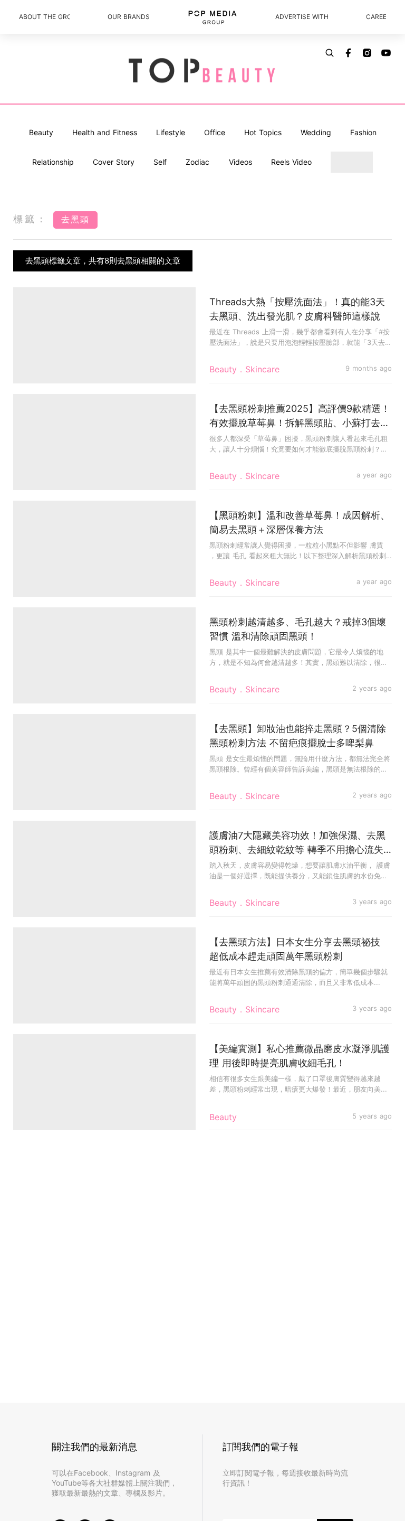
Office (214, 132)
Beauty (41, 132)
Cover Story (113, 161)
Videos (240, 161)
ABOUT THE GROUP (44, 17)
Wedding (316, 132)
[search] (329, 53)
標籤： (30, 218)
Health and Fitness (104, 132)
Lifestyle (170, 132)
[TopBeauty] (202, 71)
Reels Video (291, 161)
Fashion (363, 132)
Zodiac (197, 161)
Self (160, 161)
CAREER (376, 17)
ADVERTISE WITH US (301, 17)
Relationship (53, 161)
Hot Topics (263, 132)
